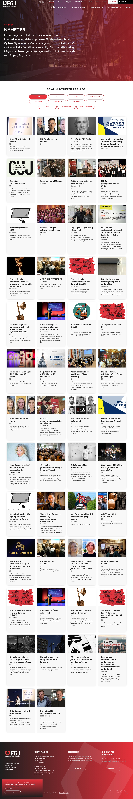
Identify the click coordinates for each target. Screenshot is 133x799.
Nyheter (68, 1)
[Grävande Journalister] (9, 4)
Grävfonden (114, 7)
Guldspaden (79, 7)
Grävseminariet (59, 7)
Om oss (60, 1)
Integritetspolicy (64, 793)
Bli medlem (113, 1)
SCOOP (89, 1)
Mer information (8, 788)
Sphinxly (118, 791)
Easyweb (113, 793)
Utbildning (96, 7)
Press (97, 1)
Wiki (128, 7)
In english (51, 1)
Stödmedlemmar (79, 1)
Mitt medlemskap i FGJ (125, 1)
